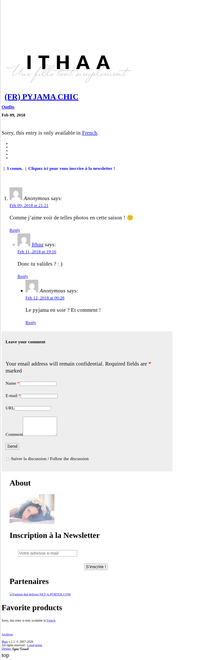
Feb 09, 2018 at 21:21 (29, 205)
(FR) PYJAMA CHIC (41, 96)
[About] (32, 523)
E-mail (13, 395)
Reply (15, 230)
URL (10, 407)
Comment (14, 434)
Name (13, 383)
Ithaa (37, 244)
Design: (7, 648)
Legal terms (34, 645)
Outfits (8, 106)
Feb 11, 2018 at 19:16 (37, 251)
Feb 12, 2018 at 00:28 (45, 297)
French (89, 133)
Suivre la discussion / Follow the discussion (50, 458)
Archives (7, 634)
